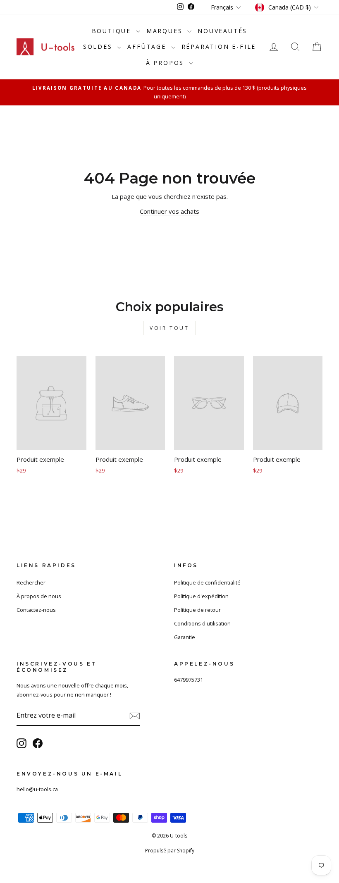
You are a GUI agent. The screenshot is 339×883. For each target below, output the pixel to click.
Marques (165, 31)
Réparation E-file (218, 46)
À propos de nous (39, 596)
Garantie (184, 637)
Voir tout (169, 328)
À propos (166, 63)
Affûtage (148, 46)
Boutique (113, 31)
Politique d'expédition (201, 596)
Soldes (99, 46)
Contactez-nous (36, 609)
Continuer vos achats (169, 211)
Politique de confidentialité (207, 582)
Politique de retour (197, 609)
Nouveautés (222, 31)
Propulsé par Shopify (169, 850)
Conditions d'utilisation (202, 623)
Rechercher (31, 582)
